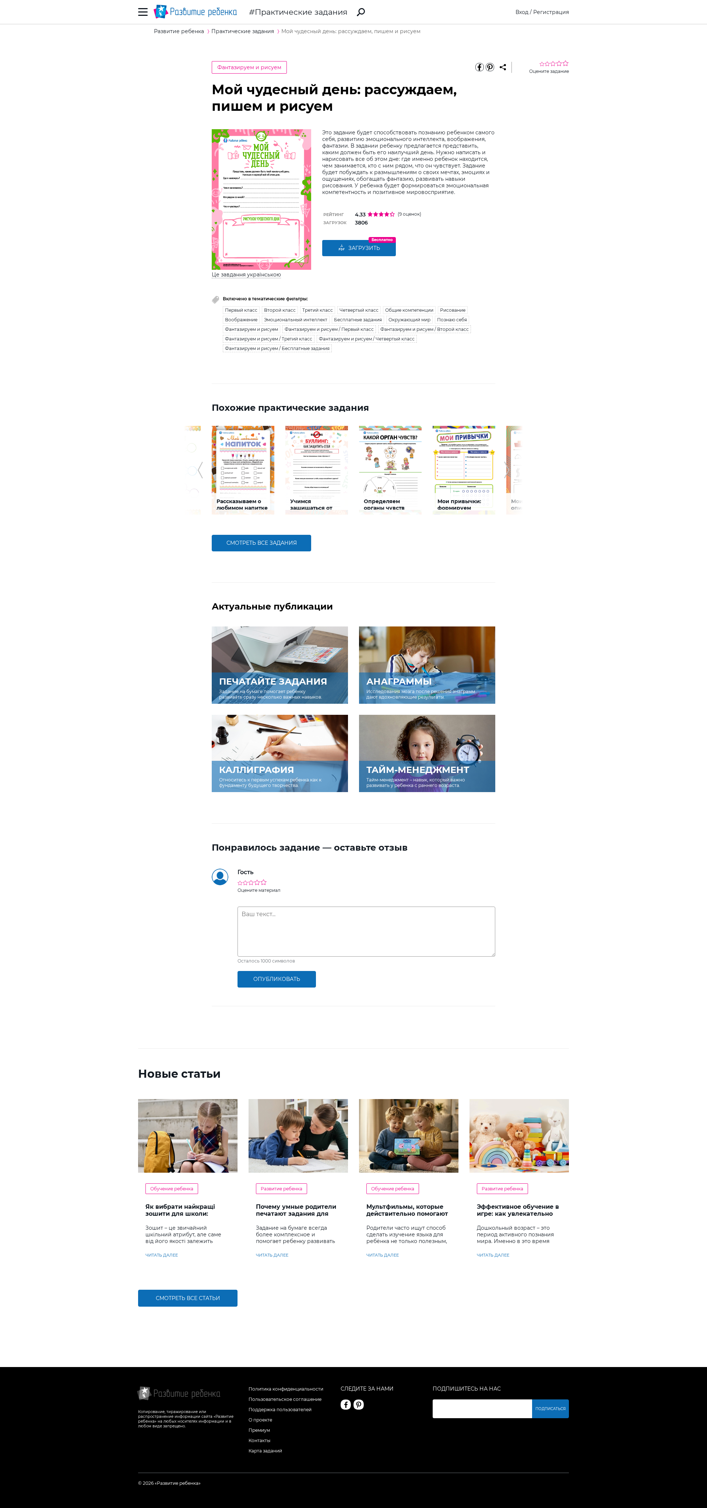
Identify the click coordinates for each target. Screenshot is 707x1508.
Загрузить (364, 248)
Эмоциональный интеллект (295, 319)
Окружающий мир (409, 319)
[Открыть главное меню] (143, 12)
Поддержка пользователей (280, 1409)
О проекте (260, 1420)
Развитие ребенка (281, 1188)
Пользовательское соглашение (285, 1399)
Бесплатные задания (358, 319)
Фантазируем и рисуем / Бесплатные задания (277, 348)
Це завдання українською (246, 274)
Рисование (452, 310)
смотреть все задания (261, 543)
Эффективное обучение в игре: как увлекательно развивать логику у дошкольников (518, 1217)
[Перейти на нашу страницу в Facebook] (346, 1404)
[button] (200, 470)
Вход (522, 12)
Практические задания (301, 12)
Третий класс (317, 310)
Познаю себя (452, 319)
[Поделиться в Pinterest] (489, 67)
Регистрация (551, 12)
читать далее (161, 1255)
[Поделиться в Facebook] (479, 67)
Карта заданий (265, 1451)
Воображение (241, 319)
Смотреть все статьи (188, 1298)
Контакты (259, 1440)
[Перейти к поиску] (361, 12)
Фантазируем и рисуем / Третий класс (268, 339)
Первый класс (241, 310)
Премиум (259, 1430)
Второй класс (280, 310)
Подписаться (550, 1408)
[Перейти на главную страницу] (195, 12)
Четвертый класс (359, 310)
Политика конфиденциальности (286, 1389)
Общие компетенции (409, 310)
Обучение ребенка (171, 1188)
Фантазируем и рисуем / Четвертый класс (367, 339)
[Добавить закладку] (503, 67)
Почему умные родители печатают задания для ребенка (296, 1213)
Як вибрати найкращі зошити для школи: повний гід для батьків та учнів (186, 1217)
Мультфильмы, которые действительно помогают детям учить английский (407, 1213)
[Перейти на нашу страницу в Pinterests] (359, 1404)
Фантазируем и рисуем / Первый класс (329, 329)
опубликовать (276, 979)
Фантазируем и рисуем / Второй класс (424, 329)
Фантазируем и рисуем (249, 67)
